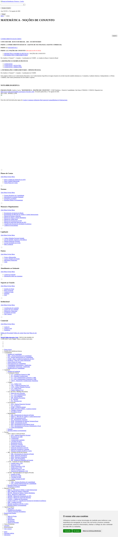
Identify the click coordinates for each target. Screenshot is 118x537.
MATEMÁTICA (12, 47)
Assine (5, 8)
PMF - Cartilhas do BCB (14, 502)
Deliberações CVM (16, 468)
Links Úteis (11, 508)
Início (5, 531)
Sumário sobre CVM (16, 463)
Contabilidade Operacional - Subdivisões (19, 366)
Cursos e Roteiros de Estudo (12, 258)
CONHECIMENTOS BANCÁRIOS (11, 39)
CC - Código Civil (16, 384)
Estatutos (10, 429)
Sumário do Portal (9, 289)
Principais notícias (9, 533)
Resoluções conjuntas (17, 444)
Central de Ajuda (8, 292)
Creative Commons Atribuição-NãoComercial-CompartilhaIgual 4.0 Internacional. (45, 100)
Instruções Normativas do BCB (19, 447)
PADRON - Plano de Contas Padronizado (19, 360)
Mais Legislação (8, 244)
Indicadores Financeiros (10, 260)
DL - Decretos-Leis (16, 401)
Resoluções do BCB (16, 443)
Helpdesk (6, 293)
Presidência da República (14, 510)
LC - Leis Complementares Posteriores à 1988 (23, 379)
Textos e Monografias (10, 257)
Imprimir (115, 35)
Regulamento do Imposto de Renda (13, 213)
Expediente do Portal (10, 312)
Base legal (26, 333)
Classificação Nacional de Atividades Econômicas (17, 224)
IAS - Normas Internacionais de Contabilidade (20, 357)
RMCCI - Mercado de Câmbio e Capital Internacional (25, 416)
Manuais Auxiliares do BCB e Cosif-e (21, 451)
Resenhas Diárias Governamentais (13, 200)
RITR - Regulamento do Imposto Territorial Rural (24, 421)
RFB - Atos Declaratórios (18, 458)
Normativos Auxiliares (10, 198)
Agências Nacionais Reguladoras (17, 511)
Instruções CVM (15, 465)
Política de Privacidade (7, 333)
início (2, 16)
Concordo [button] (68, 531)
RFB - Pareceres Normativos (19, 457)
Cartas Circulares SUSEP (18, 479)
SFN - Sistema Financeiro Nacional (20, 404)
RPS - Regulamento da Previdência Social (22, 424)
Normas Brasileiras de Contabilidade (14, 195)
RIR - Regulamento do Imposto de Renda (22, 415)
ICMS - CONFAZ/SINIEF (18, 407)
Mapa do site (33, 333)
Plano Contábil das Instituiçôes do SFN (15, 179)
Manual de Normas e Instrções (12, 216)
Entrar (3, 14)
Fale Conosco (8, 314)
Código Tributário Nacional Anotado (14, 238)
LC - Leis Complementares (18, 394)
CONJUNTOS (8, 64)
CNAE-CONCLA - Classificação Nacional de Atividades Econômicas (27, 500)
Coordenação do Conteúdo (11, 308)
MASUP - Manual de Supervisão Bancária (19, 497)
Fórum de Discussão (13, 522)
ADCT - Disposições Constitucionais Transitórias (24, 380)
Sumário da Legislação (14, 371)
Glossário (7, 525)
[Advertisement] (32, 29)
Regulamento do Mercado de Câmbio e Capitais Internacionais (21, 214)
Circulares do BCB (16, 441)
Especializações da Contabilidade (17, 363)
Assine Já (6, 327)
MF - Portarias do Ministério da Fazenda (22, 460)
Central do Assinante (9, 274)
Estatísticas (7, 330)
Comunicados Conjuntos (18, 440)
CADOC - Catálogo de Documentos (18, 499)
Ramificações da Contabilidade (16, 368)
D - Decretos (14, 399)
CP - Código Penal (16, 388)
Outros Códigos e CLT (17, 390)
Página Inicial (8, 349)
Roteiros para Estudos (10, 513)
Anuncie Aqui (8, 328)
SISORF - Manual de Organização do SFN (19, 496)
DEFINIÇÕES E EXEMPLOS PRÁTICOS (16, 53)
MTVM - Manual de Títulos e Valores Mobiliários (21, 493)
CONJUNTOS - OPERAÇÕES (13, 67)
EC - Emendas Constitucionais (19, 376)
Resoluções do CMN (17, 437)
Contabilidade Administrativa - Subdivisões (19, 365)
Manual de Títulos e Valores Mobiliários (15, 217)
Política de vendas (18, 333)
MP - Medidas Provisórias (18, 398)
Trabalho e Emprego (16, 410)
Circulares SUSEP (16, 477)
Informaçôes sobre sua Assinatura (13, 276)
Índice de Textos (12, 516)
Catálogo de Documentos (11, 225)
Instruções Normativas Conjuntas (20, 449)
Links (5, 262)
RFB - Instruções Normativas (19, 455)
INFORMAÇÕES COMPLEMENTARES (16, 55)
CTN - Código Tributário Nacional (20, 387)
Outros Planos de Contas (11, 183)
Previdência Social (16, 412)
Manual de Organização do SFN (13, 220)
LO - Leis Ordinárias (16, 396)
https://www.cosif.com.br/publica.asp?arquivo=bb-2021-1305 (17, 91)
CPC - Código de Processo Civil (20, 385)
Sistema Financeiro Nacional (12, 241)
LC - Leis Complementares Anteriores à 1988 (23, 377)
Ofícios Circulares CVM (17, 469)
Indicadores (7, 535)
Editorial (10, 518)
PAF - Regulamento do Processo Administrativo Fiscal (26, 426)
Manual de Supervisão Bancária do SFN (15, 222)
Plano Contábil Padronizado (11, 181)
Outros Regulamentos (17, 427)
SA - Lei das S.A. (16, 405)
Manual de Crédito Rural (11, 219)
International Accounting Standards (13, 197)
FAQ (5, 295)
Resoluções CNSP (16, 475)
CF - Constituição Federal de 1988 (20, 374)
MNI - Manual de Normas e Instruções (18, 491)
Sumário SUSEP (15, 474)
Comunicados (15, 438)
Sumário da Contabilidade (15, 354)
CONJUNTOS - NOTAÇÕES (12, 65)
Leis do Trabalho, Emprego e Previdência (15, 239)
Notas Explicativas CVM (18, 466)
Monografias (11, 519)
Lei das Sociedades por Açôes (12, 243)
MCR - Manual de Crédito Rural (16, 494)
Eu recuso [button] (77, 531)
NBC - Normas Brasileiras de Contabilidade (20, 356)
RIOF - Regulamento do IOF (19, 423)
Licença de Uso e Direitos (11, 309)
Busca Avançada (8, 290)
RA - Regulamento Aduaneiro (19, 419)
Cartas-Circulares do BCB (18, 446)
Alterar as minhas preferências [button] (92, 531)
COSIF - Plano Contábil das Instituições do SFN (21, 359)
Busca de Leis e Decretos (18, 393)
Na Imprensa (11, 521)
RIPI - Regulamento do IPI (18, 418)
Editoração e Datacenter (10, 311)
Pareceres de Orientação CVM (19, 471)
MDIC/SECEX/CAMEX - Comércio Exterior (23, 409)
